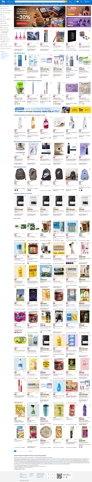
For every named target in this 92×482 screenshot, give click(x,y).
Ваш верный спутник (20, 167)
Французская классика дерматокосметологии (27, 141)
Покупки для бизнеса (5, 55)
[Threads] (52, 477)
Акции (61, 3)
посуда (50, 459)
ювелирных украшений (57, 462)
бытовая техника (55, 459)
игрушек (53, 463)
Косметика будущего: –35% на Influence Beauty (28, 80)
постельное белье (62, 459)
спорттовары (16, 461)
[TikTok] (48, 477)
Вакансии (31, 475)
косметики (42, 462)
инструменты (69, 461)
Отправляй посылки (10, 3)
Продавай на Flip (19, 3)
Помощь (21, 473)
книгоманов (81, 458)
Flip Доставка (3, 57)
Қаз (75, 1)
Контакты (2, 58)
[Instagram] (52, 474)
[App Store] (66, 477)
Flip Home (66, 3)
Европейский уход (19, 53)
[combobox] (40, 1)
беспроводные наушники (53, 460)
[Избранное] (81, 1)
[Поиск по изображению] (63, 1)
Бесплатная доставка (54, 3)
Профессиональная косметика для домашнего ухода (29, 115)
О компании (32, 473)
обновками (22, 463)
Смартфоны (39, 460)
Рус (77, 1)
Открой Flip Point (37, 3)
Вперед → (30, 451)
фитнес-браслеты (45, 460)
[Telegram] (48, 474)
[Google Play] (64, 477)
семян (88, 459)
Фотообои (61, 461)
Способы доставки (4, 53)
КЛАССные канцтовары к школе (23, 28)
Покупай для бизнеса (28, 3)
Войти (70, 1)
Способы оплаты (4, 54)
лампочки (65, 461)
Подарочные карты (45, 3)
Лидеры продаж (72, 3)
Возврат (21, 475)
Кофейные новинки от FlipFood (23, 193)
